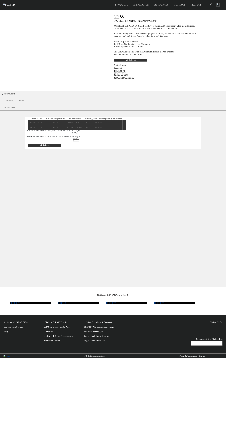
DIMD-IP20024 (83, 249)
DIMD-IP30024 (83, 258)
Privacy (202, 356)
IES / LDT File (119, 71)
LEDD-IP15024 (62, 239)
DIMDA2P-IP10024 (106, 230)
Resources (161, 5)
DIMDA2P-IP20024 (106, 239)
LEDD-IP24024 (62, 258)
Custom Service (120, 65)
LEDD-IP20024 (62, 249)
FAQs (6, 331)
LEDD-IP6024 (62, 230)
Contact (179, 5)
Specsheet (118, 68)
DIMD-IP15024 (83, 239)
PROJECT (196, 5)
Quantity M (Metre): (76, 132)
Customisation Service (13, 327)
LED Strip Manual (121, 74)
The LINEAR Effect (122, 52)
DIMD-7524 (83, 230)
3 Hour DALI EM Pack (106, 263)
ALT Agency (100, 356)
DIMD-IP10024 (83, 235)
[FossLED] (9, 5)
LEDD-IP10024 (62, 235)
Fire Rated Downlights (93, 331)
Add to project (131, 60)
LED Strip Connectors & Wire (57, 327)
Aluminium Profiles (52, 340)
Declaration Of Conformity (124, 77)
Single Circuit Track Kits (94, 340)
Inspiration (141, 5)
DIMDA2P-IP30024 (106, 258)
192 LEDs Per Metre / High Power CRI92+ (135, 20)
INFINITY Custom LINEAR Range (99, 327)
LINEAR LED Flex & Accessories (58, 336)
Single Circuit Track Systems (96, 336)
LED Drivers (49, 331)
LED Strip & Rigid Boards (55, 322)
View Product (137, 168)
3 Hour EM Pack (61, 263)
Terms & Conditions (188, 356)
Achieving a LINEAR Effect (16, 322)
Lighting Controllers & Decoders (98, 322)
